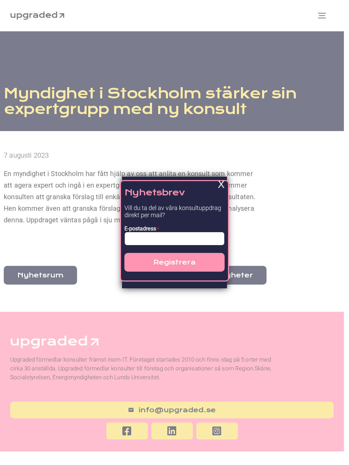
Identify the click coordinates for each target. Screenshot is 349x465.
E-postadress (141, 228)
